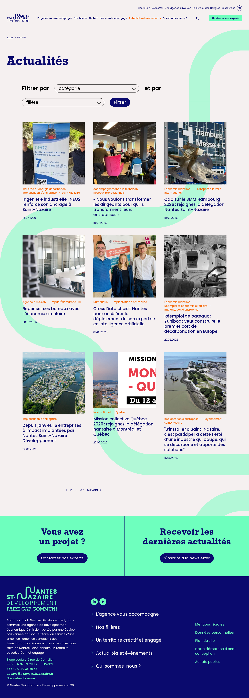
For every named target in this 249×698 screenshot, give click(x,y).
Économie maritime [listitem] (177, 189)
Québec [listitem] (121, 412)
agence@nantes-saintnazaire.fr (30, 673)
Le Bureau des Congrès (206, 8)
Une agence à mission (178, 8)
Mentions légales (209, 624)
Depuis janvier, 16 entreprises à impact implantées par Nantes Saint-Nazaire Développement (52, 433)
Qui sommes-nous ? (175, 18)
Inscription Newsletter (150, 8)
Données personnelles (214, 632)
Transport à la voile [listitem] (208, 189)
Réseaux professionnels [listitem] (108, 193)
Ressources (228, 8)
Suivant (93, 490)
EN (239, 8)
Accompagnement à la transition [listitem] (115, 189)
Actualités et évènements (145, 18)
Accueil (10, 37)
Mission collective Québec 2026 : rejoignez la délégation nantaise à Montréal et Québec (123, 426)
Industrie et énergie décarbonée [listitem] (44, 189)
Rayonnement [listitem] (213, 419)
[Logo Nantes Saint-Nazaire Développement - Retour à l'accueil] (18, 18)
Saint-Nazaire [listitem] (71, 193)
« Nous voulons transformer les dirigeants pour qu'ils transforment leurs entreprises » (122, 207)
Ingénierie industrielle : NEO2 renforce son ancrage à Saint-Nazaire (51, 204)
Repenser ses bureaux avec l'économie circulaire (51, 311)
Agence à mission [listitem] (34, 302)
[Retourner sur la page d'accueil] (42, 599)
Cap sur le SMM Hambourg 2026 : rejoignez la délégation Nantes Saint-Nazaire (194, 204)
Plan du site (205, 640)
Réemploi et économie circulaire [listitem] (186, 306)
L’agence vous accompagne (54, 18)
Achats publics (207, 661)
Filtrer (120, 102)
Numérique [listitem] (100, 302)
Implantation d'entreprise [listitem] (40, 193)
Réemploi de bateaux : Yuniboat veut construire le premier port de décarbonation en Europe (192, 323)
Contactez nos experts (62, 558)
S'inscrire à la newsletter (187, 558)
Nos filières (81, 18)
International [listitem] (173, 193)
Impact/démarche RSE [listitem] (66, 302)
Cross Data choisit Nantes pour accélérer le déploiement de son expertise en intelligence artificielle (124, 316)
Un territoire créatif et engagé (108, 18)
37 (82, 490)
